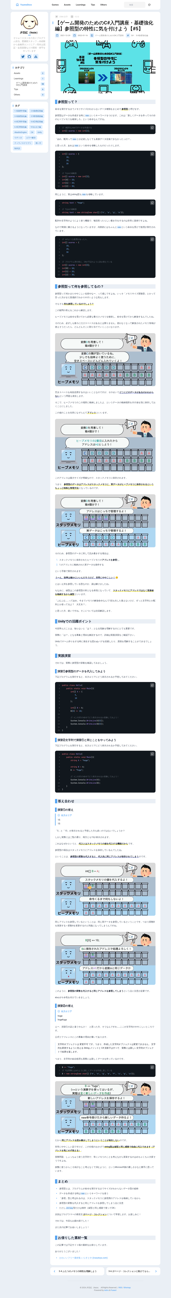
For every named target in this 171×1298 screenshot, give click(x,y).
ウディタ (18, 138)
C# (32, 132)
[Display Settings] (149, 5)
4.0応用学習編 (20, 121)
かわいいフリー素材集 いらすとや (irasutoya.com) (83, 1258)
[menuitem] (155, 5)
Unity (40, 132)
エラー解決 (31, 138)
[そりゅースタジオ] (35, 56)
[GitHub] (29, 56)
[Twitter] (23, 56)
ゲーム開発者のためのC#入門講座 (109, 35)
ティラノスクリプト (22, 143)
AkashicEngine (20, 132)
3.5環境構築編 (37, 116)
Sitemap (127, 1287)
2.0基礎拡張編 (37, 111)
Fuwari (113, 1290)
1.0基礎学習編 (20, 111)
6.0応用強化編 (20, 127)
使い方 (38, 143)
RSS (120, 1287)
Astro (106, 1290)
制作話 (17, 148)
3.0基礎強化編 (20, 116)
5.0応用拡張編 (37, 121)
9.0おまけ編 (36, 127)
